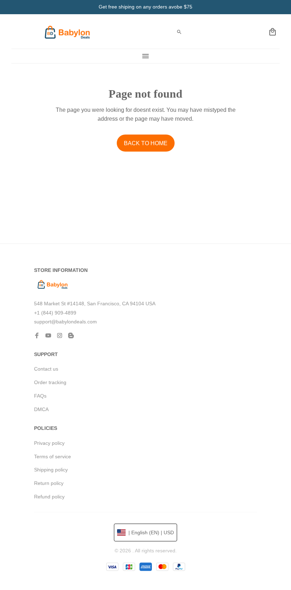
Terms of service (52, 456)
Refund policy (49, 496)
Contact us (46, 369)
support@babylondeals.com (65, 321)
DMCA (41, 409)
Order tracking (50, 382)
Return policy (49, 483)
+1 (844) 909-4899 (55, 313)
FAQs (40, 396)
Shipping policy (51, 469)
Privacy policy (49, 443)
